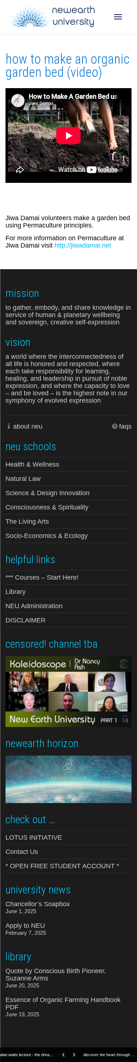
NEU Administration (33, 606)
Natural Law (23, 478)
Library (15, 591)
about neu (27, 426)
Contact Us (21, 851)
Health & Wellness (32, 464)
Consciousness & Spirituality (46, 507)
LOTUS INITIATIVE (33, 837)
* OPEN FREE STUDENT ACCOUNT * (62, 866)
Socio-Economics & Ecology (46, 535)
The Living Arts (27, 521)
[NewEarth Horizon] (68, 778)
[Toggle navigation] (118, 17)
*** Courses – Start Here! (42, 577)
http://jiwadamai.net (82, 245)
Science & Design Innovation (47, 493)
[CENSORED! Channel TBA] (68, 691)
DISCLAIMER (25, 620)
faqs (125, 426)
